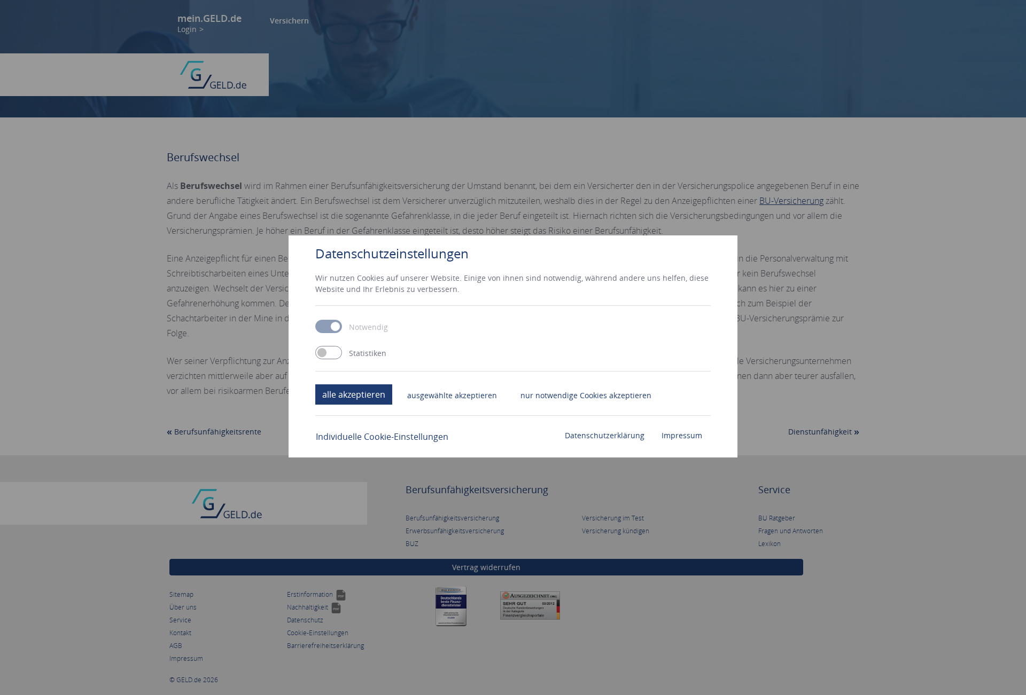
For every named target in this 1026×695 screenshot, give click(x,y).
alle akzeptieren (353, 394)
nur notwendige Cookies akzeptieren (585, 395)
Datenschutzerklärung (604, 435)
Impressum (682, 435)
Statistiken (367, 353)
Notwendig (368, 327)
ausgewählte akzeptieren (452, 395)
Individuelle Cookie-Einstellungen (382, 437)
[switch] (328, 352)
